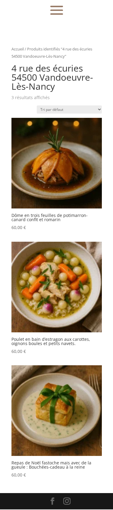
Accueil (17, 49)
